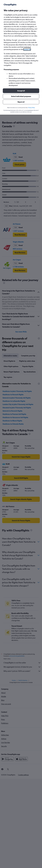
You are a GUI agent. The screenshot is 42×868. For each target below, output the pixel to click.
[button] (21, 90)
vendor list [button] (27, 49)
